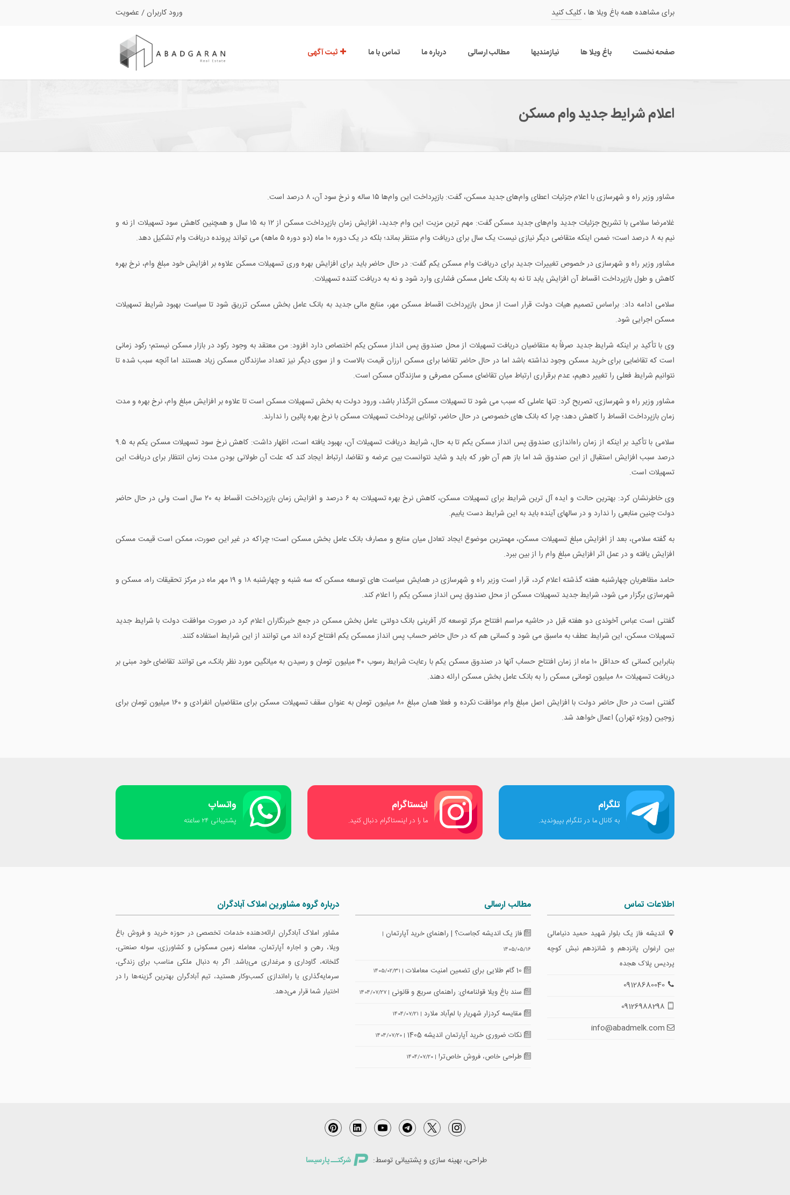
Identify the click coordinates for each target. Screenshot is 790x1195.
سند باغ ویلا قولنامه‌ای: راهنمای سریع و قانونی (458, 992)
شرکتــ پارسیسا (328, 1160)
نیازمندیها (545, 52)
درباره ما (433, 52)
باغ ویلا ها (596, 52)
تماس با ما (384, 52)
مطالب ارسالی (488, 52)
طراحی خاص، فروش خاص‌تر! (481, 1057)
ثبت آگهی (323, 52)
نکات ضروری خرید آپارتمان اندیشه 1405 (465, 1035)
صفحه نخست (653, 52)
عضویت (127, 12)
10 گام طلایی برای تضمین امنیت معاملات (465, 971)
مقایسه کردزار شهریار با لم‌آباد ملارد (474, 1014)
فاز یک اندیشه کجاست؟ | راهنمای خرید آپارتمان (455, 934)
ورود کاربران (165, 12)
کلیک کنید (566, 12)
